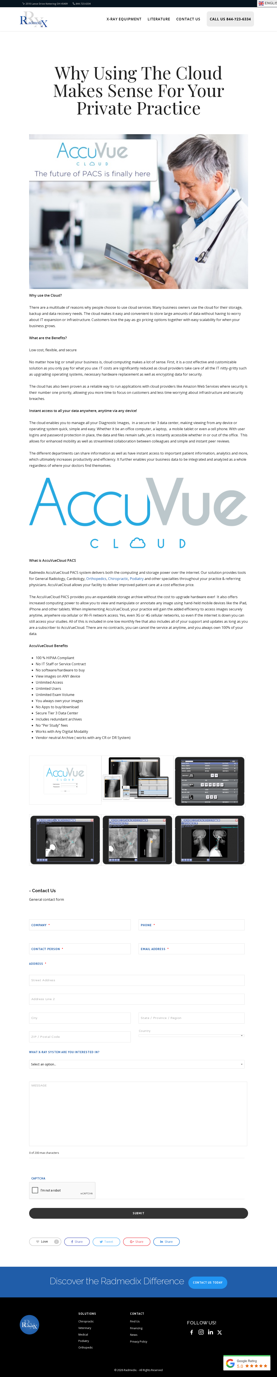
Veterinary (84, 1328)
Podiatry (137, 578)
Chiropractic (118, 578)
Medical (83, 1334)
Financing (136, 1328)
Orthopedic (85, 1347)
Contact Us (188, 19)
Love (49, 1241)
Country (145, 1031)
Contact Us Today (208, 1282)
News (133, 1335)
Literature (159, 19)
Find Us (134, 1321)
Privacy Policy (138, 1341)
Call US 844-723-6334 (230, 19)
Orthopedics (96, 578)
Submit (139, 1213)
